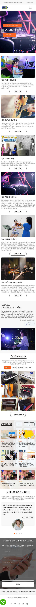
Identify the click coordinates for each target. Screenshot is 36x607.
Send (18, 584)
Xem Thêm (9, 35)
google (19, 604)
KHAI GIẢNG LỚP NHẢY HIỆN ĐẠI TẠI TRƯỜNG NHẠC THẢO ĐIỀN (8, 444)
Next (32, 424)
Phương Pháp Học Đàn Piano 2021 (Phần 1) (8, 484)
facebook (11, 604)
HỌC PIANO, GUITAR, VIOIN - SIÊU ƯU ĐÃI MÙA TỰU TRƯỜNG (26, 465)
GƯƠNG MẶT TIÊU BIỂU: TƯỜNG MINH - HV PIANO (26, 484)
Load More (18, 415)
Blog (2, 441)
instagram (27, 604)
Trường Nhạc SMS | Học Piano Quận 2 (13, 2)
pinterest (23, 604)
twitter (15, 604)
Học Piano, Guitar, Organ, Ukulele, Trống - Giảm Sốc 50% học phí (27, 444)
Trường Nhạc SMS (12, 25)
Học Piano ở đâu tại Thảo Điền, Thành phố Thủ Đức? (9, 465)
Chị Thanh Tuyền (27, 517)
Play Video (18, 343)
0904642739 (29, 2)
